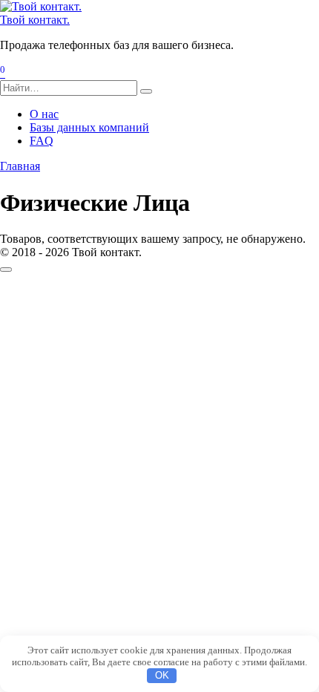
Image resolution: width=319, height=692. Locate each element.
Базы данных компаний (89, 127)
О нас (44, 114)
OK (162, 675)
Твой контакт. (35, 19)
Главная (20, 166)
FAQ (41, 140)
